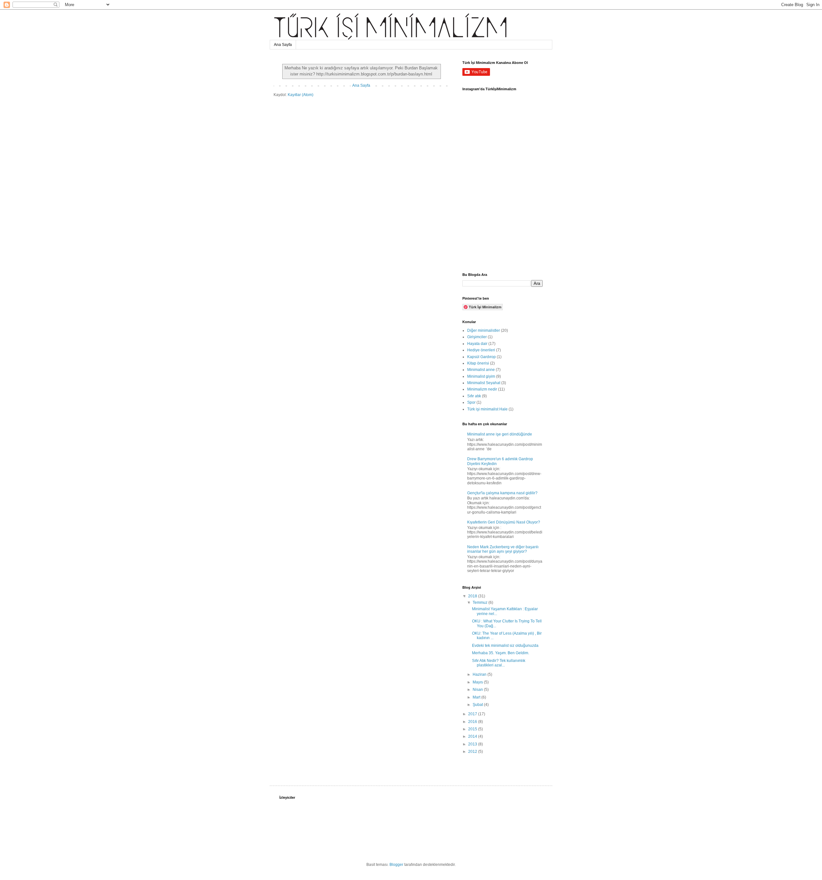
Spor (471, 402)
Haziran (480, 674)
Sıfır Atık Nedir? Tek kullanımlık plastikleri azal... (498, 662)
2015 (473, 729)
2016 (473, 721)
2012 (473, 751)
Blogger (396, 864)
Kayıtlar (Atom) (300, 94)
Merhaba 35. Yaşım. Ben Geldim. (500, 653)
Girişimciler (477, 337)
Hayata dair (477, 343)
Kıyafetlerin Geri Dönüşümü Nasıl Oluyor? (503, 522)
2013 (473, 744)
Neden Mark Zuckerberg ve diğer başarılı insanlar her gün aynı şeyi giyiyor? (502, 549)
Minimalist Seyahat (483, 383)
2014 (473, 736)
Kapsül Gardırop (481, 357)
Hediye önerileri (481, 350)
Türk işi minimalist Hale (487, 409)
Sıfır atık (474, 396)
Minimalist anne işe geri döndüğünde (499, 434)
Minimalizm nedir (482, 389)
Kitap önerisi (478, 363)
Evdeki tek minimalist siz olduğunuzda (505, 645)
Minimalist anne (481, 369)
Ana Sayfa (283, 44)
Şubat (478, 704)
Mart (477, 697)
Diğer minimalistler (483, 330)
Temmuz (480, 602)
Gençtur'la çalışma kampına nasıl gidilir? (502, 493)
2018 (473, 596)
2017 (473, 714)
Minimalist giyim (481, 376)
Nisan (478, 689)
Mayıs (478, 682)
